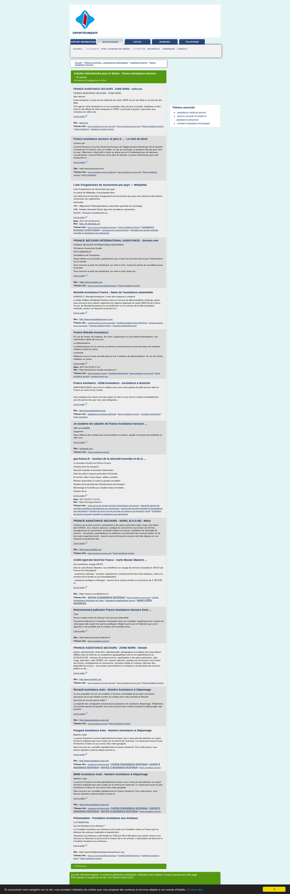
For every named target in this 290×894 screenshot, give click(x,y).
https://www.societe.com (90, 282)
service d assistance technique (106, 597)
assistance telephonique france (120, 600)
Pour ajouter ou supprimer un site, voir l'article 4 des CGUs (102, 877)
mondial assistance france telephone (132, 323)
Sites (104, 49)
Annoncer (169, 49)
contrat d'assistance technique (129, 764)
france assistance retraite (97, 373)
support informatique (83, 42)
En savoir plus (195, 889)
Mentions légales (90, 874)
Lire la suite (79, 116)
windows (164, 42)
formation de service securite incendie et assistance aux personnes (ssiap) (119, 511)
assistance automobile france (125, 326)
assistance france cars (99, 376)
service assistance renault (97, 724)
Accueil (77, 49)
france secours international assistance (102, 227)
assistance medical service (191, 112)
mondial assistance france (100, 326)
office (138, 42)
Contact (182, 49)
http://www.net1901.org (90, 549)
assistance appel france (118, 373)
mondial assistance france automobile (101, 323)
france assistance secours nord (128, 126)
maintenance (111, 42)
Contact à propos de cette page (180, 874)
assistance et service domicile (102, 414)
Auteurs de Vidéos (119, 49)
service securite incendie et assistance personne (191, 118)
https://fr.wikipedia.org (89, 224)
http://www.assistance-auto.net (94, 720)
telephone (192, 42)
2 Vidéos (90, 80)
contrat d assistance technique (193, 123)
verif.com (83, 123)
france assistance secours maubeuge (102, 172)
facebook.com (86, 448)
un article (153, 49)
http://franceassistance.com (92, 410)
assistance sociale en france (102, 129)
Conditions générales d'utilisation (118, 874)
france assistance (82, 129)
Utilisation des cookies (150, 874)
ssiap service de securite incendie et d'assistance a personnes (113, 506)
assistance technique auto (98, 764)
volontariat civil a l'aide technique (115, 230)
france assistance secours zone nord (101, 126)
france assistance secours (153, 126)
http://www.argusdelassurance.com (96, 319)
